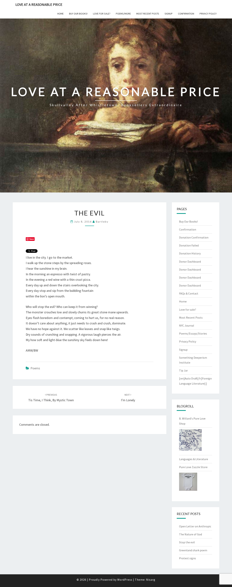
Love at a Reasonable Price (38, 4)
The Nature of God (190, 534)
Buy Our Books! (78, 13)
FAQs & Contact (188, 293)
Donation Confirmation (193, 237)
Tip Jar (183, 370)
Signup (169, 13)
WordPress (124, 579)
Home (60, 13)
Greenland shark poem (193, 550)
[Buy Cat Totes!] (190, 441)
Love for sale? (101, 13)
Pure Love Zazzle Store (193, 467)
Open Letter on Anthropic (195, 526)
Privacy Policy (208, 13)
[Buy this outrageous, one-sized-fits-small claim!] (188, 483)
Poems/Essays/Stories (193, 333)
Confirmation (186, 13)
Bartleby (102, 221)
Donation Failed (189, 245)
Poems (35, 368)
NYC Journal (186, 325)
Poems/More (123, 13)
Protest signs (187, 558)
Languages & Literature (193, 459)
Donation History (190, 253)
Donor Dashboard (190, 261)
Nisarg (150, 579)
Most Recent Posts (147, 13)
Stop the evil (187, 542)
